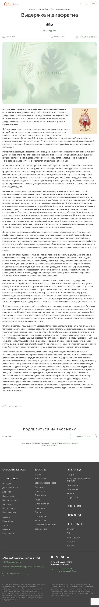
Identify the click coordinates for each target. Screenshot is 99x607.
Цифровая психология (45, 524)
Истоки (38, 474)
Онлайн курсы (14, 469)
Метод (5, 525)
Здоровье (6, 504)
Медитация (7, 521)
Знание (40, 469)
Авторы (70, 474)
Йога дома (7, 483)
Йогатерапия (8, 508)
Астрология (40, 478)
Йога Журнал (49, 30)
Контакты (71, 545)
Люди (37, 499)
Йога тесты (40, 491)
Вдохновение (41, 529)
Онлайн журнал (42, 504)
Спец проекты (8, 533)
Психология (40, 516)
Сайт (69, 533)
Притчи (38, 512)
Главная (32, 9)
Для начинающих (10, 487)
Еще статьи (40, 487)
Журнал (70, 529)
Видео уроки (8, 496)
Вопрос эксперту (10, 500)
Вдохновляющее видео (45, 483)
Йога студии (72, 485)
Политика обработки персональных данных (23, 567)
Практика (10, 478)
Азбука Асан (72, 497)
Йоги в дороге (9, 512)
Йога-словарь (73, 489)
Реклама (71, 541)
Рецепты (70, 493)
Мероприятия (73, 537)
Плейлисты (40, 508)
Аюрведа (6, 492)
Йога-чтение (40, 495)
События (74, 506)
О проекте (74, 524)
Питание (6, 529)
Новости (74, 515)
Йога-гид (74, 469)
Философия (40, 520)
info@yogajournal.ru (11, 562)
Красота (6, 517)
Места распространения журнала (78, 479)
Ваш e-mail (6, 437)
